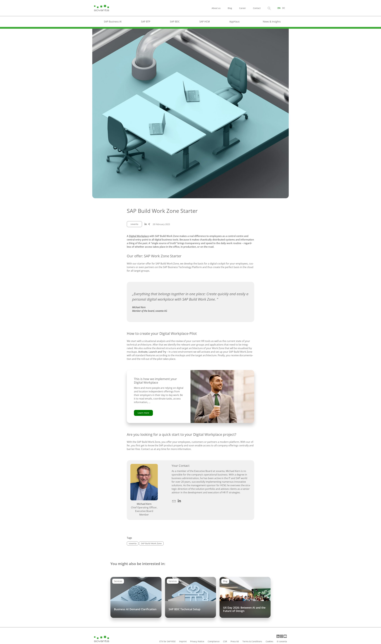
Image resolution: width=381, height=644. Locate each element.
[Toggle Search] (269, 8)
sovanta (134, 224)
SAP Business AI (112, 21)
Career (242, 8)
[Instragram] (281, 636)
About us (216, 8)
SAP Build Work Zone (151, 543)
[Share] (145, 224)
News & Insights (272, 21)
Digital (133, 236)
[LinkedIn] (278, 636)
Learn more (143, 412)
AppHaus (234, 21)
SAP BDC (175, 21)
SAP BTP (145, 21)
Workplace (143, 236)
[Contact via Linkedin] (179, 500)
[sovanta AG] (101, 7)
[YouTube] (285, 636)
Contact (257, 8)
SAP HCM (204, 21)
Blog (230, 8)
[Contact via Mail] (174, 500)
